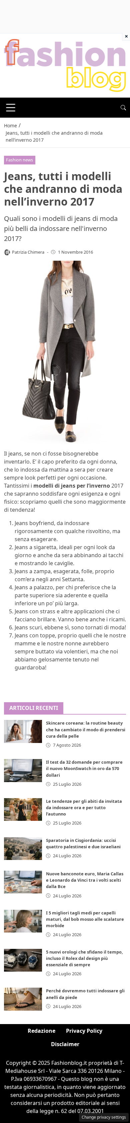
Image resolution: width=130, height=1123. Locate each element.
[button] (123, 108)
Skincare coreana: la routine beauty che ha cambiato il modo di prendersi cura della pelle (85, 729)
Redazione (41, 1030)
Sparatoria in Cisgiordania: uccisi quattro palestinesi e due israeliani (83, 843)
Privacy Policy (84, 1030)
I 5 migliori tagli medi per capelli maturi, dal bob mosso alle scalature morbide (85, 919)
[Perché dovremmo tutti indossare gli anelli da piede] (23, 999)
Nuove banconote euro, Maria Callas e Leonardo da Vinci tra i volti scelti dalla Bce (84, 880)
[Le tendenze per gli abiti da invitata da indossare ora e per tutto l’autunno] (23, 809)
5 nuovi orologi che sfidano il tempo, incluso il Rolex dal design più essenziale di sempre (84, 958)
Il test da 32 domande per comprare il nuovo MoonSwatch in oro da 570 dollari (84, 768)
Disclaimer (65, 1044)
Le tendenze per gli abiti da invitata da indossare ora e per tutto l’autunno (84, 807)
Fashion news (19, 160)
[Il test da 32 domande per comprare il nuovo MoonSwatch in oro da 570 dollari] (23, 770)
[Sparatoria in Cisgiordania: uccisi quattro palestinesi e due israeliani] (23, 848)
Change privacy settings (104, 1117)
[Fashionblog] (65, 65)
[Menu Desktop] (10, 108)
